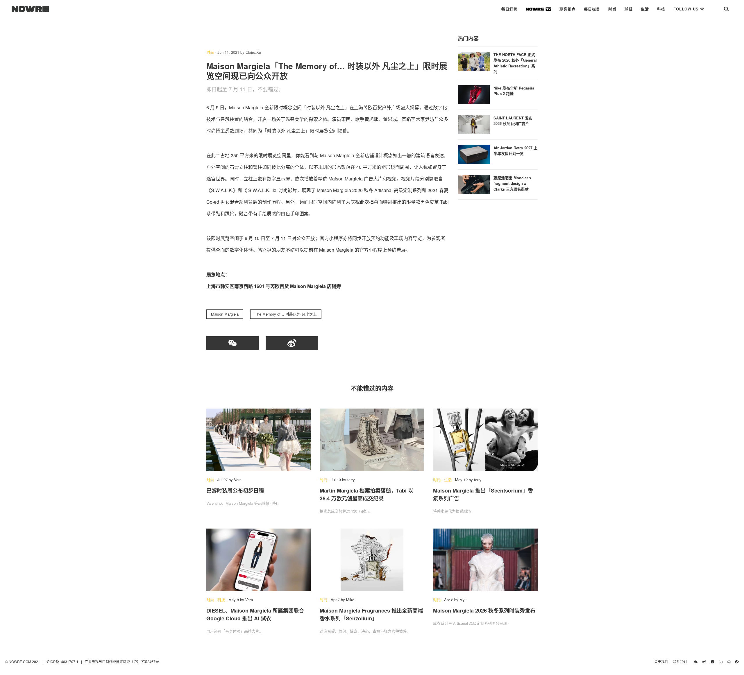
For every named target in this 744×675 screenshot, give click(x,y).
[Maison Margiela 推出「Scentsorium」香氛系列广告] (485, 440)
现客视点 (567, 9)
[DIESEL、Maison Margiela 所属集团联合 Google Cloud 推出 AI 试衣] (258, 560)
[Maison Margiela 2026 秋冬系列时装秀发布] (485, 560)
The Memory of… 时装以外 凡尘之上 (286, 314)
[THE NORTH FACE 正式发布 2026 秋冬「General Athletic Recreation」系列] (474, 60)
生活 (645, 9)
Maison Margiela (225, 314)
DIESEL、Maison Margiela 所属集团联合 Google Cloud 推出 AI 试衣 (255, 614)
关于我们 (661, 661)
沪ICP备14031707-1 (62, 661)
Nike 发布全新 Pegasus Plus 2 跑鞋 (513, 90)
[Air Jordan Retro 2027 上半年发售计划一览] (474, 154)
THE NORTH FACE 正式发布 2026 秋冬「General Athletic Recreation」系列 (515, 63)
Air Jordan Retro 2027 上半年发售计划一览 (515, 150)
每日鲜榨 (509, 9)
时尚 (612, 9)
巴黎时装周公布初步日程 (235, 490)
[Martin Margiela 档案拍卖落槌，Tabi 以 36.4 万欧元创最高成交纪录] (372, 440)
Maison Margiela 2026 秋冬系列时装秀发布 (484, 610)
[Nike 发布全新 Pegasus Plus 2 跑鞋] (474, 94)
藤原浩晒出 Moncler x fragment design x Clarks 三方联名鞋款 (512, 183)
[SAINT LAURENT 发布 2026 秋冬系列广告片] (474, 124)
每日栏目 (592, 9)
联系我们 (681, 661)
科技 (661, 9)
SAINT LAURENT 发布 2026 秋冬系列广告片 (512, 120)
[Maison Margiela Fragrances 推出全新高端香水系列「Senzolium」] (372, 560)
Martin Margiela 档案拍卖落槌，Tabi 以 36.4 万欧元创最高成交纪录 (366, 494)
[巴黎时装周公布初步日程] (258, 440)
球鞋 (629, 9)
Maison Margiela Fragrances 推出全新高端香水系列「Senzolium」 (371, 614)
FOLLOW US (686, 9)
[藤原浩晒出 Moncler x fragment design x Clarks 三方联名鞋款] (474, 183)
